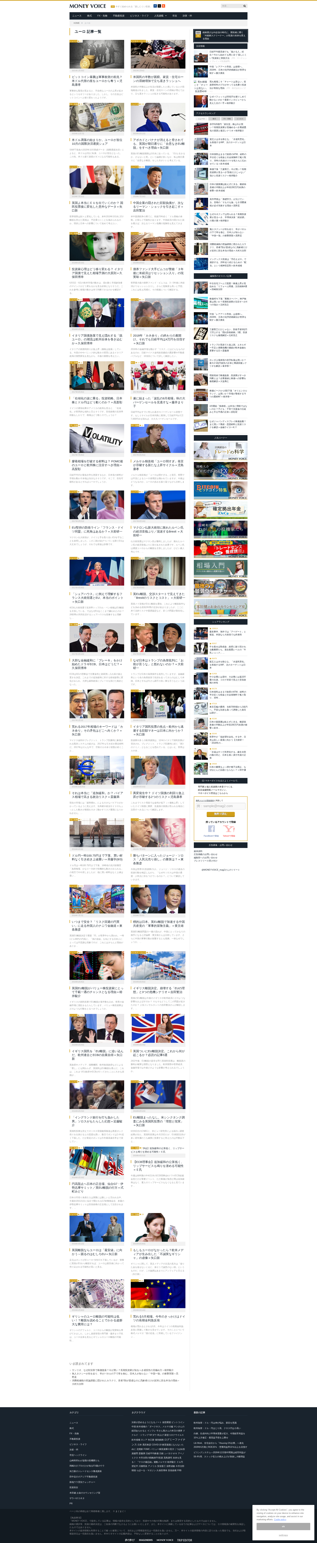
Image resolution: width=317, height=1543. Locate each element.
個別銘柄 (159, 1440)
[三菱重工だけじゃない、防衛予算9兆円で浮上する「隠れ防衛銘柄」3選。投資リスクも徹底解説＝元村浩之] (201, 333)
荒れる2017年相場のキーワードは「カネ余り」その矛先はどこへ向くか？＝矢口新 (97, 730)
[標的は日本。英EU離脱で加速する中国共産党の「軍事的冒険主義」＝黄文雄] (158, 899)
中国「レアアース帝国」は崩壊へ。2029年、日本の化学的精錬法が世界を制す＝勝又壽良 (228, 69)
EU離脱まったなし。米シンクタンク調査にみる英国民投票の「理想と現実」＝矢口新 (159, 1121)
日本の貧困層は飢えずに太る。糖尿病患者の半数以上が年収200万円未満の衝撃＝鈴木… (228, 725)
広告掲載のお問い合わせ (205, 854)
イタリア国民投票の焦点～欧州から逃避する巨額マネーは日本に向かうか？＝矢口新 (158, 730)
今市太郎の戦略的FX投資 (151, 1457)
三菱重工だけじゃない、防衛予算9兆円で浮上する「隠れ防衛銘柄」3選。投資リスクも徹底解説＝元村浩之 (228, 332)
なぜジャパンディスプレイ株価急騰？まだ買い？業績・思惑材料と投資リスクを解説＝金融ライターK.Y (228, 424)
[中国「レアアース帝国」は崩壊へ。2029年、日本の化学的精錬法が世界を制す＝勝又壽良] (201, 318)
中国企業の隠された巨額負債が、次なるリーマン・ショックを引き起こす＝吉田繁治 (158, 206)
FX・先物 (102, 15)
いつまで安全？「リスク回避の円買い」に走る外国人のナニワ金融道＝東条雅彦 (97, 925)
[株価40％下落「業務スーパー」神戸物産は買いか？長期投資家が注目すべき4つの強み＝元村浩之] (201, 303)
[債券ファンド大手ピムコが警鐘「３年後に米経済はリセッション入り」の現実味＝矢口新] (158, 246)
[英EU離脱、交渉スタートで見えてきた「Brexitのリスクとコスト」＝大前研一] (158, 571)
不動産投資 (118, 15)
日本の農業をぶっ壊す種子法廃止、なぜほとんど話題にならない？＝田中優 (228, 768)
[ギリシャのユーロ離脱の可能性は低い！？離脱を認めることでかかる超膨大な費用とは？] (97, 1293)
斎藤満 (142, 1453)
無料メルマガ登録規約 (205, 800)
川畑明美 (143, 1466)
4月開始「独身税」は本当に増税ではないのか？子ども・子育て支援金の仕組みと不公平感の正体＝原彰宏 (228, 409)
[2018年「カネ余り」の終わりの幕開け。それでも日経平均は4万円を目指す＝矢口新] (158, 312)
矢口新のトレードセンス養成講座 (86, 1471)
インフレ (151, 1430)
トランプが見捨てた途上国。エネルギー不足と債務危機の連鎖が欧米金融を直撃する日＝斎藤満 (228, 347)
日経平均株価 (152, 1453)
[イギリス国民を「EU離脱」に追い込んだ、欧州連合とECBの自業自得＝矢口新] (97, 1028)
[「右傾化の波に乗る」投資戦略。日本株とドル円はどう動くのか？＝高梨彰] (97, 375)
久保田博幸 (162, 1470)
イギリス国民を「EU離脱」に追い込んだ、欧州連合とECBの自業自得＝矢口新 (97, 1055)
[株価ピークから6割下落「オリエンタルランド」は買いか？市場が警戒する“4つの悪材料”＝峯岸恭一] (201, 395)
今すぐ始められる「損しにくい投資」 (134, 6)
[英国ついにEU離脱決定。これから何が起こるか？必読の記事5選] (158, 1028)
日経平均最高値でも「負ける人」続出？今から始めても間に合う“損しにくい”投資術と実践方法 (228, 54)
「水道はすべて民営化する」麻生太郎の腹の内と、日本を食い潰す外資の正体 (228, 755)
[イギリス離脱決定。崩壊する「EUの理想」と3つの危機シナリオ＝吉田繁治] (158, 965)
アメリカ (152, 1466)
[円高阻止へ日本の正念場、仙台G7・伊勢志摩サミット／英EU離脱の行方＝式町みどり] (97, 1161)
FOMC (147, 1449)
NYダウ (153, 1435)
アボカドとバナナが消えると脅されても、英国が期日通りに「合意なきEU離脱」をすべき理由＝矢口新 (159, 143)
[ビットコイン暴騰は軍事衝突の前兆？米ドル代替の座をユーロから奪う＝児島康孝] (97, 54)
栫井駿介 (171, 1462)
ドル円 (179, 1462)
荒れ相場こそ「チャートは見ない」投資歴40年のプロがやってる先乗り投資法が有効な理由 (228, 84)
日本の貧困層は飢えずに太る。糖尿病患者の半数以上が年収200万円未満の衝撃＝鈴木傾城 (228, 187)
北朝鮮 (140, 1449)
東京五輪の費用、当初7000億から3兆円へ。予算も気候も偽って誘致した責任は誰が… (228, 710)
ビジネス (240, 119)
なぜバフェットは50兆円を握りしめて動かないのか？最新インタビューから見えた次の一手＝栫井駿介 (228, 99)
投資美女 (74, 1487)
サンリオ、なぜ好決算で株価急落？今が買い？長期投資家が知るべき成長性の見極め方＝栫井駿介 (123, 1370)
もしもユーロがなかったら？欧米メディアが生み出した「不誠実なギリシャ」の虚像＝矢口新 (158, 1254)
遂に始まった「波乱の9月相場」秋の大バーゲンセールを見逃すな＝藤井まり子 (159, 402)
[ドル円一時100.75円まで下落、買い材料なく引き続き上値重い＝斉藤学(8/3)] (97, 832)
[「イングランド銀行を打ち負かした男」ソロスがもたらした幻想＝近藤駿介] (97, 1094)
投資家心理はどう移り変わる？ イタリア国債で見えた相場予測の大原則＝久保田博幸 (97, 273)
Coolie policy (280, 1519)
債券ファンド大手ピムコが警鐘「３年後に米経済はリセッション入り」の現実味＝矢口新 (158, 273)
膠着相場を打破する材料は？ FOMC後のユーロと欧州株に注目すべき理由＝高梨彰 (97, 465)
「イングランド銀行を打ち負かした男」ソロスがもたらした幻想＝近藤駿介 (97, 1121)
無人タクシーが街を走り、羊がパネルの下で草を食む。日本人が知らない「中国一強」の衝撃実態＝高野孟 (228, 232)
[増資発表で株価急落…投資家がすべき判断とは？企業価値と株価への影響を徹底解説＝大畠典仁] (201, 379)
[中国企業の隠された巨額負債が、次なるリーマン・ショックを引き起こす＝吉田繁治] (158, 180)
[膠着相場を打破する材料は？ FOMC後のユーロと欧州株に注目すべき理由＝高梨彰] (97, 438)
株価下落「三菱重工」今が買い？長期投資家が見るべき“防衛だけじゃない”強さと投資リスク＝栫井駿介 (228, 172)
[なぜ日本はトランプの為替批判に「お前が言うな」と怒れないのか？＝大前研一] (158, 637)
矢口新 (151, 1440)
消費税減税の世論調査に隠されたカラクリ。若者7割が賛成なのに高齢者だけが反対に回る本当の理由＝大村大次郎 (228, 247)
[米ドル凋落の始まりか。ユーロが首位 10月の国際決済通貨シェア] (97, 117)
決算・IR (187, 15)
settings (283, 1535)
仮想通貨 (166, 1422)
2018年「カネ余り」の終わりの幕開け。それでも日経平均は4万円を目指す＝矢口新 (159, 339)
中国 (134, 1426)
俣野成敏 (170, 1466)
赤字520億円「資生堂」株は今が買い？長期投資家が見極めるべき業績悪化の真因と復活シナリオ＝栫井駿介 (228, 127)
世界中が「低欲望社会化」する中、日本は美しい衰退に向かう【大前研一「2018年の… (228, 740)
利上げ (160, 1435)
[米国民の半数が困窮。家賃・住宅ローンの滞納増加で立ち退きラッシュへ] (158, 54)
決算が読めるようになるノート (147, 1422)
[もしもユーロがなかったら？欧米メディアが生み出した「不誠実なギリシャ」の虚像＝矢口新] (158, 1227)
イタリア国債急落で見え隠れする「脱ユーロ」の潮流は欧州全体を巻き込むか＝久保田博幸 (97, 339)
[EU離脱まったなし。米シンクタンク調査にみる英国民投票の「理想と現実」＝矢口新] (158, 1094)
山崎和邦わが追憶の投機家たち (85, 1460)
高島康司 (168, 1457)
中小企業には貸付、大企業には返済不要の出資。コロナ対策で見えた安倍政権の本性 (228, 680)
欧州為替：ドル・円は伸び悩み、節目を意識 (215, 1423)
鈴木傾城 (136, 1440)
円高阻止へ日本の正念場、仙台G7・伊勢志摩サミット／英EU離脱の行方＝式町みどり (97, 1187)
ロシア (144, 1440)
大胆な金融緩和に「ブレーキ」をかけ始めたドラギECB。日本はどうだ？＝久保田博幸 (97, 664)
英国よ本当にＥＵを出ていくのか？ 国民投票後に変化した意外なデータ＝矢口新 (97, 206)
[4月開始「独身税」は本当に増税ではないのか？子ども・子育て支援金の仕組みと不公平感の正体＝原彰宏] (201, 410)
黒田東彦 (146, 1444)
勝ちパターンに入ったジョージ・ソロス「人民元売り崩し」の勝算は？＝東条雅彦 (158, 859)
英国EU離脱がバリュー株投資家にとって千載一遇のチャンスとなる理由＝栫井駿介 (97, 992)
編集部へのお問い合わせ (205, 857)
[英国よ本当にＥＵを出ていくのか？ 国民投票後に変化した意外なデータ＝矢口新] (97, 180)
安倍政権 (172, 1470)
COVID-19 (156, 1444)
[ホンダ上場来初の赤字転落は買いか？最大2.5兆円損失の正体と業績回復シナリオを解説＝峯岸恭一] (201, 364)
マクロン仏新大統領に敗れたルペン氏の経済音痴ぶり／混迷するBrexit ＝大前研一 (158, 531)
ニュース (77, 15)
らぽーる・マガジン (146, 1470)
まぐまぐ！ (120, 1511)
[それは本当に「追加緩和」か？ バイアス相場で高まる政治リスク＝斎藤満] (97, 770)
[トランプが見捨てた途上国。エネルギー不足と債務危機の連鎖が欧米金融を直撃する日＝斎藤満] (201, 349)
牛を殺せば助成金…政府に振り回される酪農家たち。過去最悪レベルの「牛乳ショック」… (228, 649)
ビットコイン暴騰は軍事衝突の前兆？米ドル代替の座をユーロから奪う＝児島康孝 (97, 80)
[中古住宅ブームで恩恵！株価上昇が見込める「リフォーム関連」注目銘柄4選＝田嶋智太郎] (201, 288)
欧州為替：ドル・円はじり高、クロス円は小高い (217, 1428)
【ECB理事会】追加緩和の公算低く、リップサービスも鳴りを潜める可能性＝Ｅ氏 (158, 1165)
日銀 (161, 1453)
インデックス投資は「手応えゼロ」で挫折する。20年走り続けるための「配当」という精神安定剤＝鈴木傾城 (228, 262)
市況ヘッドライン (78, 1455)
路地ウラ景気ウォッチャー (82, 1482)
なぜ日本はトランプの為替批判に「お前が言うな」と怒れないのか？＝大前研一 (158, 664)
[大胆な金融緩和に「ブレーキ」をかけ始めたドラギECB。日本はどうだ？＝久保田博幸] (97, 637)
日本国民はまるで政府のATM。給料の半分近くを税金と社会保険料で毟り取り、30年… (228, 695)
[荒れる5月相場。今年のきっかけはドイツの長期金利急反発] (158, 1293)
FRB (179, 1470)
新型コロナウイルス (174, 1435)
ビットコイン (178, 1422)
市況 (174, 15)
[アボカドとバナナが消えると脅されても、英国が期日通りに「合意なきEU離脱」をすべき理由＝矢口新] (158, 117)
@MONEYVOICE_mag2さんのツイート (221, 870)
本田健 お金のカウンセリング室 (85, 1493)
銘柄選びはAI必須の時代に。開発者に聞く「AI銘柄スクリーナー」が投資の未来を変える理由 (224, 35)
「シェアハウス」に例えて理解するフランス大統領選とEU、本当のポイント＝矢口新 (97, 597)
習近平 (135, 1466)
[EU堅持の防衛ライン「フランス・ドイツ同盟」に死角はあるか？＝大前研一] (97, 504)
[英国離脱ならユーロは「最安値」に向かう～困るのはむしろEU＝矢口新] (97, 1227)
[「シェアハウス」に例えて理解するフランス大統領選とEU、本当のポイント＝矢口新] (97, 571)
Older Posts (124, 1350)
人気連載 (158, 15)
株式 (89, 15)
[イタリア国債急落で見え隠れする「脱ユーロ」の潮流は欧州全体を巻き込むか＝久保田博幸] (97, 312)
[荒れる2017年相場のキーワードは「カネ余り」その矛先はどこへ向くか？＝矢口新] (97, 704)
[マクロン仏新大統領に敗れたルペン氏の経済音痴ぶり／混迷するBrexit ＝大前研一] (158, 504)
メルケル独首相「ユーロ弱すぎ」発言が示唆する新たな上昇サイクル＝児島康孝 (158, 465)
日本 (140, 1444)
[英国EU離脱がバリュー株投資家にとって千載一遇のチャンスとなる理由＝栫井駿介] (97, 965)
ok (283, 1526)
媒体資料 (198, 851)
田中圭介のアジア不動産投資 (83, 1476)
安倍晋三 (161, 1466)
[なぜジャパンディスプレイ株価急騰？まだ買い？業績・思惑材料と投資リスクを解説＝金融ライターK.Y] (201, 425)
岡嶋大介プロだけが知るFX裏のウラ (87, 1466)
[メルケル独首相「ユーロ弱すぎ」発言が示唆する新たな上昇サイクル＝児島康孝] (158, 438)
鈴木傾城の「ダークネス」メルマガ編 (155, 1426)
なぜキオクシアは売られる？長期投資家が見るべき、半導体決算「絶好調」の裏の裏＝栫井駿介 (228, 217)
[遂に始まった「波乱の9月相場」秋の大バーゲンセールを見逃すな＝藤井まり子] (158, 375)
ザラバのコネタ (77, 1498)
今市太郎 (180, 1466)
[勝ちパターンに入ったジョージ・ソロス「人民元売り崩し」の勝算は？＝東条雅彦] (158, 832)
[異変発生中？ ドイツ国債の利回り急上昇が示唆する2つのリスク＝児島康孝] (158, 770)
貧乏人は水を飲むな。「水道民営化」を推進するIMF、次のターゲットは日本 (228, 142)
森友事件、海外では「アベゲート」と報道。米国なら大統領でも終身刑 (228, 633)
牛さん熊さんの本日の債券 (169, 1430)
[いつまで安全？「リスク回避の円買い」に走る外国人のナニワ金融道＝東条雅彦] (97, 899)
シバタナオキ (170, 1453)
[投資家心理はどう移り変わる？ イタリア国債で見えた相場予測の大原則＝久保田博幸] (97, 246)
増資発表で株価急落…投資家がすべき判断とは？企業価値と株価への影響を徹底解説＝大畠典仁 (228, 378)
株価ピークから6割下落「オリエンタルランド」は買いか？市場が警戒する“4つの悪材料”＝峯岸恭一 (228, 393)
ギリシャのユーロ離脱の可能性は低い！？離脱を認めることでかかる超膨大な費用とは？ (97, 1320)
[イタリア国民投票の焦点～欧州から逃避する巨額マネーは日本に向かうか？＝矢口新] (158, 704)
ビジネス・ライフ (139, 15)
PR (71, 1503)
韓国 (134, 1470)
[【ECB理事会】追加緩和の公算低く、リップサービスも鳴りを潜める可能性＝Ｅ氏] (158, 1150)
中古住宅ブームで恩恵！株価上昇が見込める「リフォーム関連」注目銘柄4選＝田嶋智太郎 (228, 286)
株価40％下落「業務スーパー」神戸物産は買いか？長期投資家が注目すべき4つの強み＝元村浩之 (228, 301)
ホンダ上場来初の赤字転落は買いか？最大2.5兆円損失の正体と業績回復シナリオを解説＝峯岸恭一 (228, 363)
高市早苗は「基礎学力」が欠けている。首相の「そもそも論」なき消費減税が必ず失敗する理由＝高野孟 (228, 202)
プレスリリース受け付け (205, 861)
